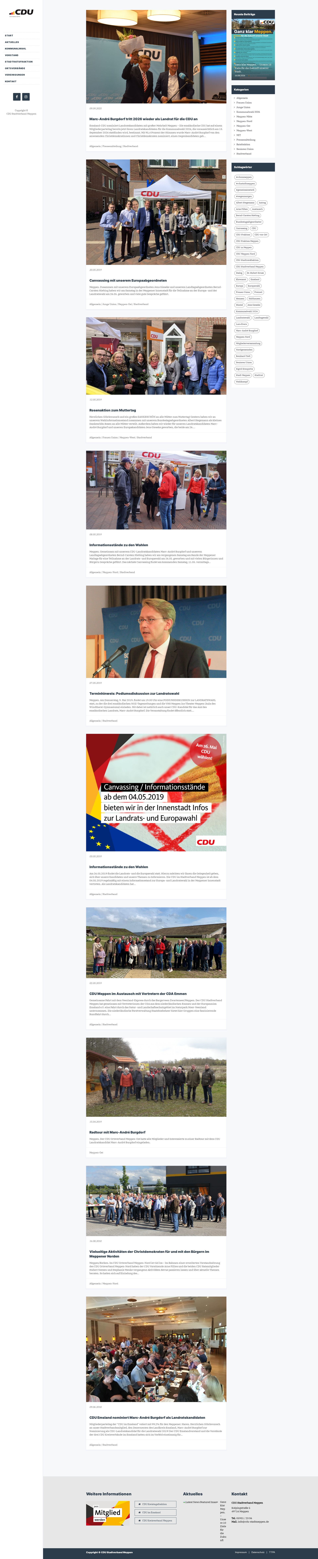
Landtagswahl (261, 317)
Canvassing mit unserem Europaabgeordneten (128, 280)
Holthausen (254, 298)
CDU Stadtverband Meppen (250, 266)
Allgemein (95, 146)
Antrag (262, 202)
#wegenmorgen (244, 196)
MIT (239, 135)
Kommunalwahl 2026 (248, 111)
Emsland (255, 279)
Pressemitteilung (112, 146)
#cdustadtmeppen (245, 183)
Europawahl (254, 285)
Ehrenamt (241, 279)
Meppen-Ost (125, 304)
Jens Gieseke (253, 305)
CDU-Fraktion (243, 234)
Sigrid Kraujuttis (244, 368)
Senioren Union (245, 149)
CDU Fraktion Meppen (247, 241)
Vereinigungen (15, 74)
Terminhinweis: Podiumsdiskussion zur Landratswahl (134, 694)
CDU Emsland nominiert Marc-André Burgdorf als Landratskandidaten (147, 1418)
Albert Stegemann (245, 202)
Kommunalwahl (15, 48)
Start (9, 35)
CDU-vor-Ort (261, 234)
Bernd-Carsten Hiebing (247, 215)
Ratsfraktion (243, 144)
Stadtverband (130, 146)
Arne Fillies (242, 209)
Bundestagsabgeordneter (249, 221)
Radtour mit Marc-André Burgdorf (117, 1132)
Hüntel (239, 305)
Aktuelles (12, 42)
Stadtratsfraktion (19, 61)
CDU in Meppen (244, 247)
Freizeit (258, 292)
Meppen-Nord (110, 572)
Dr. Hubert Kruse (255, 273)
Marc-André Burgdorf (247, 330)
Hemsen (240, 298)
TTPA (272, 1552)
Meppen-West (127, 437)
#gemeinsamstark (245, 189)
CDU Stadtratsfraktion (247, 260)
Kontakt (11, 81)
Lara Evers (241, 324)
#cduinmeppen (244, 177)
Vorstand (12, 55)
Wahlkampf (242, 381)
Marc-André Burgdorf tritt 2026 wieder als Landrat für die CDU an (143, 119)
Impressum (241, 1552)
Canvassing (241, 228)
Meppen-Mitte (244, 116)
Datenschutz (258, 1552)
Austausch (257, 209)
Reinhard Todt (243, 356)
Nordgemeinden (244, 349)
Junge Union (109, 304)
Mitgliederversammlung (248, 343)
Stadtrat (259, 375)
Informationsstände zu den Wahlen (118, 545)
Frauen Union (110, 437)
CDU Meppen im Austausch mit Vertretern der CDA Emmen (138, 994)
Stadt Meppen (243, 375)
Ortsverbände (15, 68)
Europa (239, 285)
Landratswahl (243, 317)
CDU (254, 228)
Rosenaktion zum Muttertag (112, 410)
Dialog (239, 273)
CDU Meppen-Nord (245, 253)
